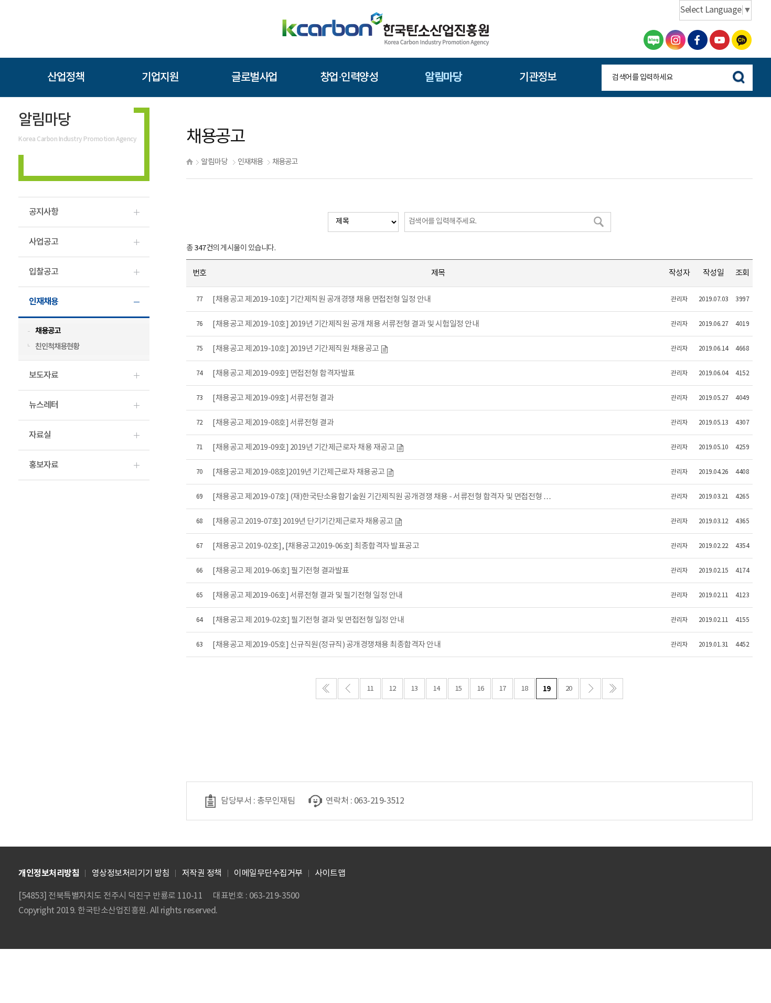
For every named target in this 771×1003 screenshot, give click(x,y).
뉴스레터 (43, 405)
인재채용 (250, 161)
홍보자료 (43, 465)
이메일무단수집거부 (268, 873)
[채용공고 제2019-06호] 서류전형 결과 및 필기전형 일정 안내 (307, 595)
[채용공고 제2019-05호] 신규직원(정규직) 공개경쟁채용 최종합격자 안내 (326, 644)
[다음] (590, 688)
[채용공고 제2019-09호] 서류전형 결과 (273, 398)
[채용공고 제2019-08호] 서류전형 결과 (273, 422)
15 (458, 689)
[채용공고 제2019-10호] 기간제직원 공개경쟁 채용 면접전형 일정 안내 (321, 299)
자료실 (40, 435)
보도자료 (43, 375)
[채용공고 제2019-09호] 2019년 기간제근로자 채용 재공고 (304, 447)
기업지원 (160, 77)
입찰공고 (43, 272)
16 (480, 689)
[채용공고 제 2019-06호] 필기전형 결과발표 (280, 570)
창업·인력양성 (349, 77)
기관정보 (537, 77)
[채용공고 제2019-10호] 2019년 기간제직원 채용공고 (296, 348)
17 (502, 689)
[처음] (326, 688)
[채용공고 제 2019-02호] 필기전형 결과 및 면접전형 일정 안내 (308, 620)
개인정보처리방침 (48, 873)
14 (436, 689)
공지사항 (43, 212)
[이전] (348, 688)
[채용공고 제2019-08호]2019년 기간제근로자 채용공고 (299, 472)
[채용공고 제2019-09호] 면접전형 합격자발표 (283, 373)
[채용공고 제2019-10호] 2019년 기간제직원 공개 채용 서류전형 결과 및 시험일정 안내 (345, 324)
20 (568, 689)
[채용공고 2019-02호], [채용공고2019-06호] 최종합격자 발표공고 (315, 546)
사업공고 (43, 242)
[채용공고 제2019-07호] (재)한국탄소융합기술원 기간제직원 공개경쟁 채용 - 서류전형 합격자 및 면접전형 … (381, 496)
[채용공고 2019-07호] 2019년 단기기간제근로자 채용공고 (303, 521)
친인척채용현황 (57, 346)
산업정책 (65, 77)
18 (524, 689)
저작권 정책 (202, 873)
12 (392, 689)
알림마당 (443, 77)
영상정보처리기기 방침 (131, 873)
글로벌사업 (254, 77)
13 (414, 689)
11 (370, 689)
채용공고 (284, 161)
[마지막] (612, 688)
